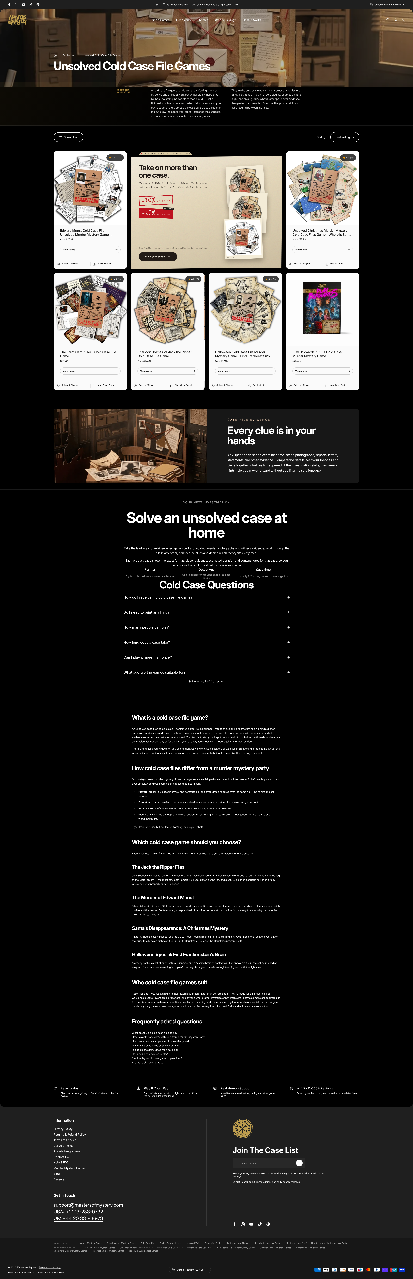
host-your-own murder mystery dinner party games (166, 779)
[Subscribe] (299, 1163)
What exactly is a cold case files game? (154, 1032)
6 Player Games (155, 1255)
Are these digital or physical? (148, 1062)
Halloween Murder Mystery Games (98, 1248)
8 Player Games (175, 1255)
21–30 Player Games (221, 1255)
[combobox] (387, 4)
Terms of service (43, 1272)
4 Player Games (135, 1255)
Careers (59, 1179)
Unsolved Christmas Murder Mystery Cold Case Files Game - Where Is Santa (321, 233)
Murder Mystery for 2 (296, 1243)
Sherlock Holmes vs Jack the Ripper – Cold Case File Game (165, 354)
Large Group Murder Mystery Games (253, 1255)
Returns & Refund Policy (70, 1134)
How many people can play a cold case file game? (160, 1041)
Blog (57, 1173)
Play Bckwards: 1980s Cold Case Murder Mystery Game (317, 354)
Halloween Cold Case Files (170, 1248)
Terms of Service (65, 1140)
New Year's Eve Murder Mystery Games (236, 1248)
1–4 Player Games (115, 1255)
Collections (69, 55)
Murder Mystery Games (70, 1168)
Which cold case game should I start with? (156, 1045)
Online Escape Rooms (170, 1243)
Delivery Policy (64, 1145)
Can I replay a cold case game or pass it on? (157, 1058)
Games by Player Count (91, 1255)
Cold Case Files (148, 1243)
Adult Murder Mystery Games (323, 1255)
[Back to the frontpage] (55, 55)
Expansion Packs (213, 1243)
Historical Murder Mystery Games (108, 1251)
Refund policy (14, 1272)
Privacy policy (28, 1272)
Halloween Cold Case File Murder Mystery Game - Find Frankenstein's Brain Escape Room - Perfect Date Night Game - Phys (245, 358)
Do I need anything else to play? (150, 1054)
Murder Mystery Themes (238, 1243)
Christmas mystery (224, 940)
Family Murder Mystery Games (289, 1255)
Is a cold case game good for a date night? (156, 1049)
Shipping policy (58, 1272)
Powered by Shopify (50, 1267)
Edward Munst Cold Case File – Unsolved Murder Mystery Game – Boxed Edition (85, 235)
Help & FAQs (62, 1162)
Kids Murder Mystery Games (268, 1243)
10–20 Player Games (197, 1255)
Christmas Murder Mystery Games (136, 1248)
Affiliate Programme (67, 1151)
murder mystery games (145, 1006)
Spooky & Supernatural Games (143, 1251)
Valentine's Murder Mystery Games (70, 1251)
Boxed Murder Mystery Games (121, 1243)
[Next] (236, 4)
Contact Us (61, 1157)
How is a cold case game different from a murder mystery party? (169, 1037)
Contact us (217, 681)
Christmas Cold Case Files (200, 1248)
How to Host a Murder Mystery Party (329, 1243)
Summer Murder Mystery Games (275, 1248)
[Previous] (156, 4)
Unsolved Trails (193, 1243)
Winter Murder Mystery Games (310, 1248)
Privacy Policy (63, 1129)
